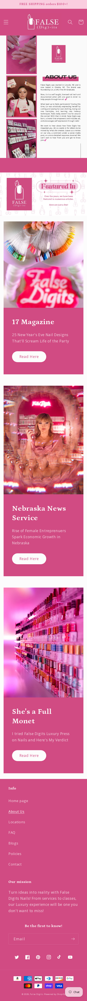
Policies (15, 853)
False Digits (36, 994)
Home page (18, 800)
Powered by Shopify (54, 994)
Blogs (13, 843)
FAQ (11, 832)
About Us (16, 811)
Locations (16, 822)
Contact (15, 864)
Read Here (29, 356)
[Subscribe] (73, 939)
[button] (6, 22)
